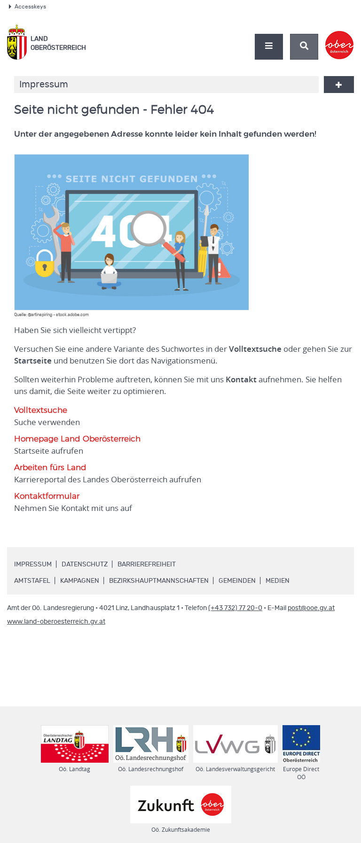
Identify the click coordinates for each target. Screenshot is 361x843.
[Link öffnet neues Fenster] (339, 37)
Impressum (33, 564)
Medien (278, 581)
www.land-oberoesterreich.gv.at (56, 622)
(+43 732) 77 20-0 (235, 608)
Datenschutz (85, 564)
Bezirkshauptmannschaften (159, 581)
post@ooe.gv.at (311, 608)
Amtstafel (32, 581)
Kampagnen (79, 581)
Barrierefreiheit (147, 564)
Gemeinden (237, 581)
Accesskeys (30, 6)
